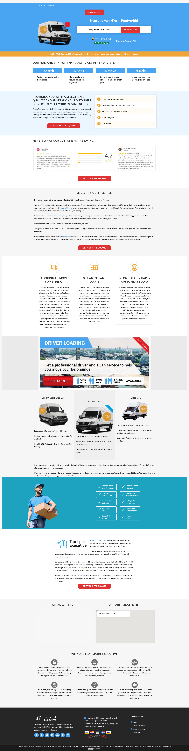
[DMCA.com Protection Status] (94, 750)
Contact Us (137, 733)
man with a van (67, 208)
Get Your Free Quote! (94, 12)
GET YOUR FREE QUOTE (94, 248)
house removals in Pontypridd (55, 216)
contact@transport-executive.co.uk (104, 718)
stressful (81, 575)
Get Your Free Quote (63, 126)
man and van (66, 237)
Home (135, 722)
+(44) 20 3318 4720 (99, 721)
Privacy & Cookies (139, 729)
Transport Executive (97, 540)
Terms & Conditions (140, 726)
